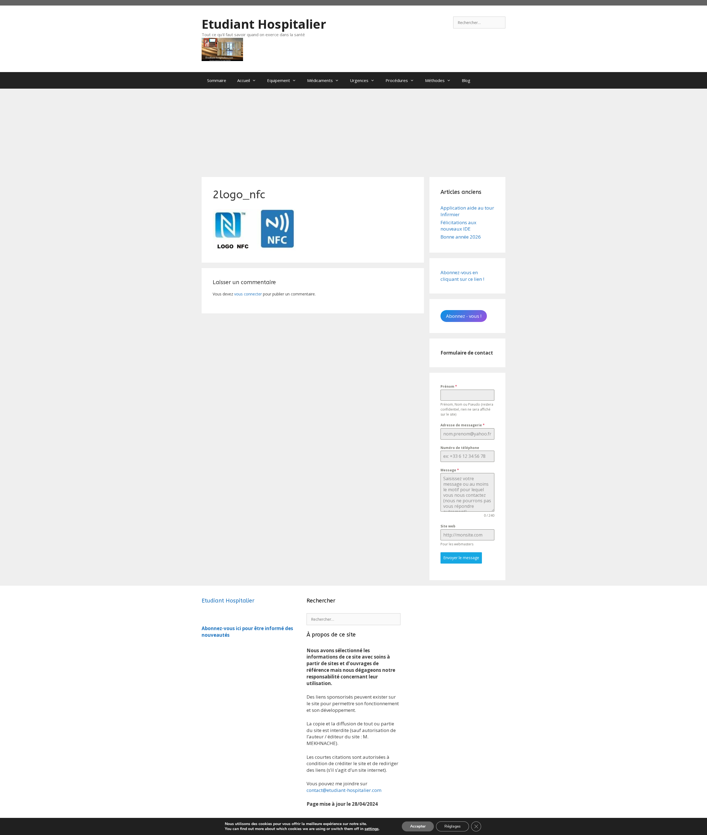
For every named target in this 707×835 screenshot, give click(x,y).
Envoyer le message (461, 557)
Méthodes (435, 80)
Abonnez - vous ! (463, 316)
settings (372, 828)
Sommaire (216, 80)
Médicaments (320, 80)
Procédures (397, 80)
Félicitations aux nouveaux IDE (458, 225)
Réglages (452, 826)
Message (449, 470)
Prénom (448, 386)
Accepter (418, 826)
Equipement (278, 80)
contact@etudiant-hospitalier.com (344, 790)
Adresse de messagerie (462, 425)
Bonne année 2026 (460, 237)
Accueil (243, 80)
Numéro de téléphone (459, 447)
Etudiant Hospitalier (264, 23)
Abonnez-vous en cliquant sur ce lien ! (462, 275)
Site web (447, 526)
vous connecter (248, 294)
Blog (466, 80)
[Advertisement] (353, 130)
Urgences (359, 80)
